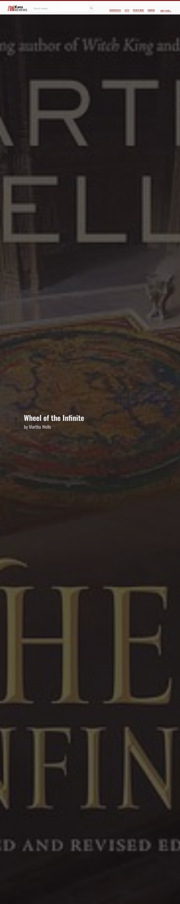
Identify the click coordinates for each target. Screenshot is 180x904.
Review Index (138, 10)
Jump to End (164, 10)
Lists (127, 10)
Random (151, 10)
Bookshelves (115, 10)
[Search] (91, 8)
